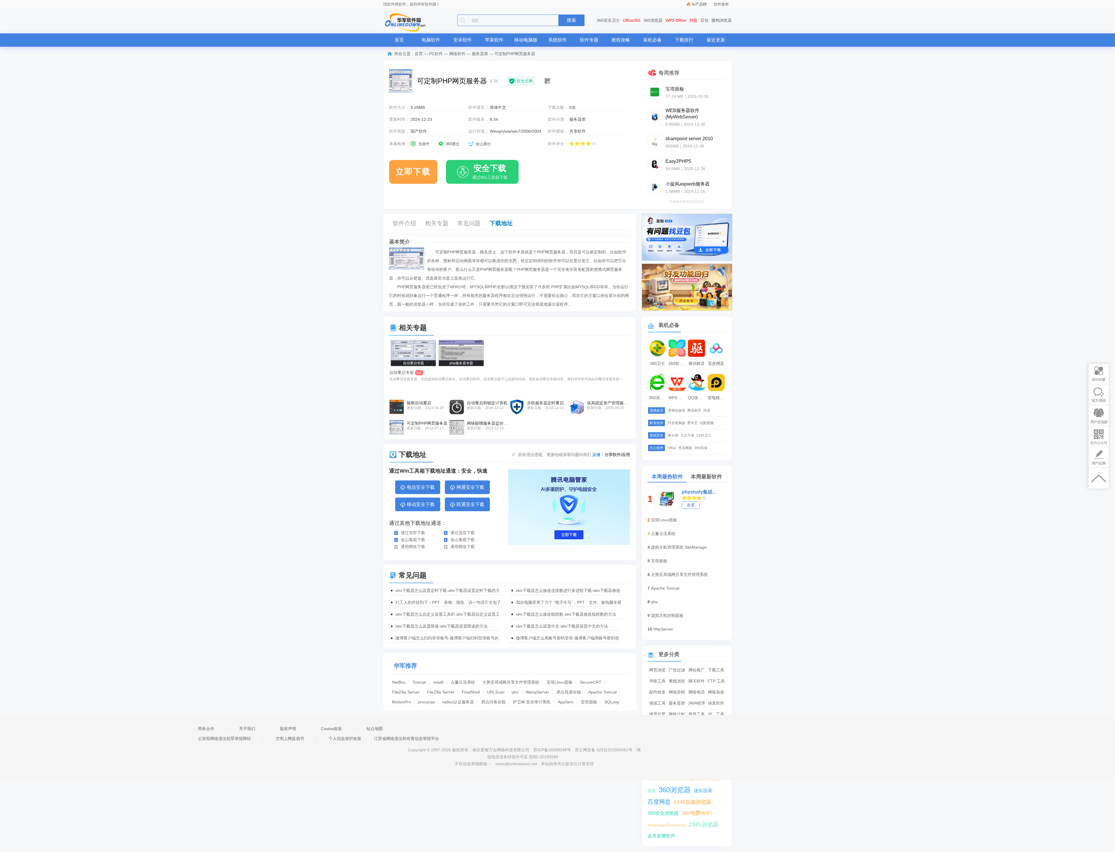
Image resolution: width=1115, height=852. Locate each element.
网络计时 (677, 714)
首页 (399, 39)
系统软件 (557, 39)
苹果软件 (494, 39)
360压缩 (700, 448)
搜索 (571, 20)
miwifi (438, 682)
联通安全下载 (470, 504)
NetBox (398, 682)
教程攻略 (621, 39)
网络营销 (677, 692)
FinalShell (471, 692)
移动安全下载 (421, 504)
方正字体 (687, 435)
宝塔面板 (589, 702)
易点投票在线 (569, 692)
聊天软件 (696, 681)
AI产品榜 (699, 4)
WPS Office (676, 20)
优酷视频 (707, 423)
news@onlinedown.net (516, 763)
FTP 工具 (716, 681)
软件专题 (589, 39)
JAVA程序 (696, 703)
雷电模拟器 (717, 397)
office (672, 448)
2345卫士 (703, 435)
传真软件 (716, 703)
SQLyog (611, 702)
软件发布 (721, 4)
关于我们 (247, 729)
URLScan (495, 692)
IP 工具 (716, 714)
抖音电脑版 (676, 423)
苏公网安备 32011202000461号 (604, 749)
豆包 (704, 20)
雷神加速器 (676, 410)
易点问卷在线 (493, 702)
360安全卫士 (608, 20)
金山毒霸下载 (413, 539)
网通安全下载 (470, 487)
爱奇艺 (692, 423)
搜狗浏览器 (721, 20)
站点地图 (374, 729)
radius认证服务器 (458, 702)
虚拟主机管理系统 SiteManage (679, 547)
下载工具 (716, 670)
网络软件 (457, 54)
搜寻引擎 (657, 714)
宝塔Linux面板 (559, 682)
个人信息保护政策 (345, 738)
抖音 (693, 20)
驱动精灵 (696, 363)
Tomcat (419, 682)
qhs (515, 692)
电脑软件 (431, 39)
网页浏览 (657, 670)
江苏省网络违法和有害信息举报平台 (406, 738)
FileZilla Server (406, 692)
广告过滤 (677, 670)
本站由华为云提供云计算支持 (567, 763)
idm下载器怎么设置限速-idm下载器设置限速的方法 (441, 626)
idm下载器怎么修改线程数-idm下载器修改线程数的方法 (566, 614)
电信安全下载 (421, 487)
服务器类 (480, 54)
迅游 (706, 410)
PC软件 (436, 54)
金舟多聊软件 (661, 835)
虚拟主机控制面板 (667, 615)
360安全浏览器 (663, 813)
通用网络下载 (413, 546)
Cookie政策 (331, 729)
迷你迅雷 (703, 790)
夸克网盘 (685, 448)
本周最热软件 (667, 477)
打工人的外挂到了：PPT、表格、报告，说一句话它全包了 (448, 602)
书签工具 (657, 681)
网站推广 (696, 670)
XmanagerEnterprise (667, 825)
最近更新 (715, 39)
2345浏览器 (703, 824)
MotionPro (401, 702)
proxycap (426, 702)
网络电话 (696, 692)
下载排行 (684, 39)
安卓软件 (462, 39)
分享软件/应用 (617, 454)
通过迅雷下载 (413, 532)
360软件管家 (677, 363)
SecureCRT (590, 682)
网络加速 (716, 692)
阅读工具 (657, 703)
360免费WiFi (696, 813)
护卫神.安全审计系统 (532, 702)
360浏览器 (653, 20)
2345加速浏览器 (692, 802)
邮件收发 (657, 692)
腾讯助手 (694, 410)
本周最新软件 (706, 477)
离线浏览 (677, 681)
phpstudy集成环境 (700, 491)
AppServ (565, 702)
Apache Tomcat (602, 692)
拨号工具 (696, 714)
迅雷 (652, 790)
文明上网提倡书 (290, 738)
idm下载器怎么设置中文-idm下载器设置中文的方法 (562, 626)
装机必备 (652, 39)
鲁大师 (673, 435)
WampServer (537, 692)
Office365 (632, 20)
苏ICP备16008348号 (552, 749)
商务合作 (206, 729)
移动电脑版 (525, 39)
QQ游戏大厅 (697, 397)
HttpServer (663, 629)
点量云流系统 (463, 682)
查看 (691, 505)
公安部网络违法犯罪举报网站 (224, 738)
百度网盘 (716, 363)
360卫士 (657, 363)
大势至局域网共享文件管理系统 (510, 682)
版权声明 (288, 729)
